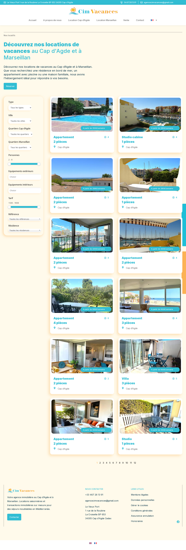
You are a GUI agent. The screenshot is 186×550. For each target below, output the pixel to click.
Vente (126, 20)
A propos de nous (52, 20)
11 (131, 462)
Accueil (32, 20)
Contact (140, 20)
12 (135, 462)
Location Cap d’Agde (79, 20)
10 (127, 462)
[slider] (9, 164)
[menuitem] (154, 20)
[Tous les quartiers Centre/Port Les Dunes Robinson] (20, 147)
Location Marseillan (106, 20)
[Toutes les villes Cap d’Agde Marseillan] (20, 121)
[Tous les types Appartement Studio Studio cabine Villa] (20, 107)
